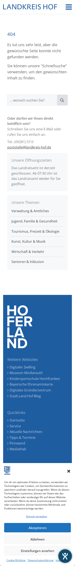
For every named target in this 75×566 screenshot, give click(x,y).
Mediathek (18, 449)
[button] (69, 471)
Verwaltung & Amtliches (30, 211)
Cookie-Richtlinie (16, 560)
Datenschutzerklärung (41, 560)
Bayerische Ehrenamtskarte (31, 384)
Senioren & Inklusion (27, 261)
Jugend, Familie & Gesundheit (34, 221)
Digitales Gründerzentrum (30, 390)
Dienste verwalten (36, 516)
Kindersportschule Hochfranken (35, 378)
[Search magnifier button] (62, 100)
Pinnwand (17, 443)
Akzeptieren (37, 528)
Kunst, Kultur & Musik (28, 241)
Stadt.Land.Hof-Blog (25, 396)
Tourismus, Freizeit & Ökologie (35, 231)
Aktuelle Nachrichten (26, 431)
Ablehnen (37, 539)
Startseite (17, 420)
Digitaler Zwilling (22, 367)
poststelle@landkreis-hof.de (29, 147)
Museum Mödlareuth (26, 373)
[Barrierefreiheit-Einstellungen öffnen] (65, 556)
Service (15, 426)
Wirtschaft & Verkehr (27, 251)
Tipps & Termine (22, 437)
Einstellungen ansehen (37, 551)
